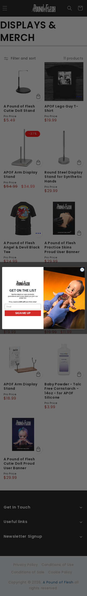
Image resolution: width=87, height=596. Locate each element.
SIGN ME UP (22, 313)
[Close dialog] (82, 269)
